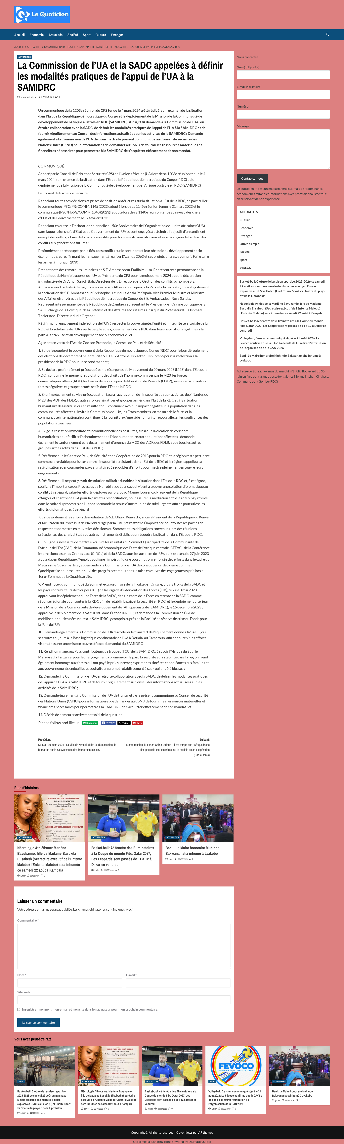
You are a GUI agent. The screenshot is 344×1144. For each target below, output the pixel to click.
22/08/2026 (34, 875)
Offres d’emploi (250, 243)
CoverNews (184, 1132)
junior (23, 876)
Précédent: (77, 744)
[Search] (327, 34)
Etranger (117, 34)
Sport (87, 34)
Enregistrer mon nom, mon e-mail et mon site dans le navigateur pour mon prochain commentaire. (90, 1009)
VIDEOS (245, 267)
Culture (101, 34)
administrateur (28, 96)
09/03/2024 (47, 96)
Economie (37, 34)
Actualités (56, 34)
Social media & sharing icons (152, 1141)
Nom (21, 975)
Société (72, 34)
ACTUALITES (25, 57)
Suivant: (168, 747)
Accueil (19, 34)
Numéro (242, 106)
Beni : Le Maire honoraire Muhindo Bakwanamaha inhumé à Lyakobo (192, 850)
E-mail (131, 975)
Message (243, 126)
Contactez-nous (252, 178)
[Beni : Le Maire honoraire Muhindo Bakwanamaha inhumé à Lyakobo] (198, 818)
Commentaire (28, 920)
